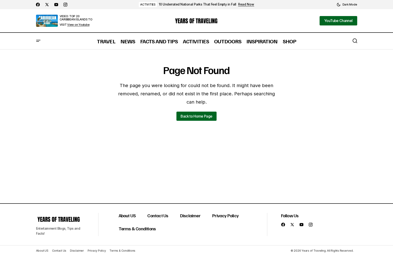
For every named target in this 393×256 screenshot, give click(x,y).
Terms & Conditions (137, 228)
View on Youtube (78, 24)
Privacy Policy (225, 215)
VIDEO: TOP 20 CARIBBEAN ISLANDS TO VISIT (76, 20)
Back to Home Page (196, 116)
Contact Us (157, 215)
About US (127, 215)
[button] (347, 4)
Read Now (246, 4)
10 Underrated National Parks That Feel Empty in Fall (197, 4)
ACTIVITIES (148, 4)
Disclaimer (190, 215)
